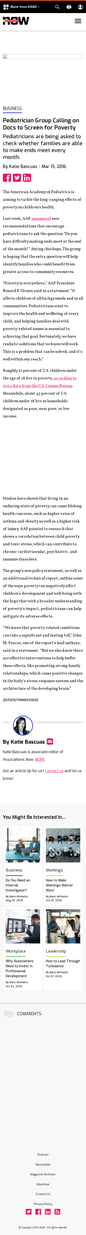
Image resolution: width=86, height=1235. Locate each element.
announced (41, 218)
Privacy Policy (43, 1204)
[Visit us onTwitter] (29, 1212)
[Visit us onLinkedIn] (48, 1212)
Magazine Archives (43, 1174)
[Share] (8, 178)
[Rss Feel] (57, 1212)
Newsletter (43, 1165)
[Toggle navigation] (6, 29)
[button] (21, 7)
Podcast (43, 1155)
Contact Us (43, 1194)
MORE (40, 759)
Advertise (43, 1184)
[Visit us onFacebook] (38, 1212)
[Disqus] (43, 1079)
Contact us (54, 770)
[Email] (50, 741)
